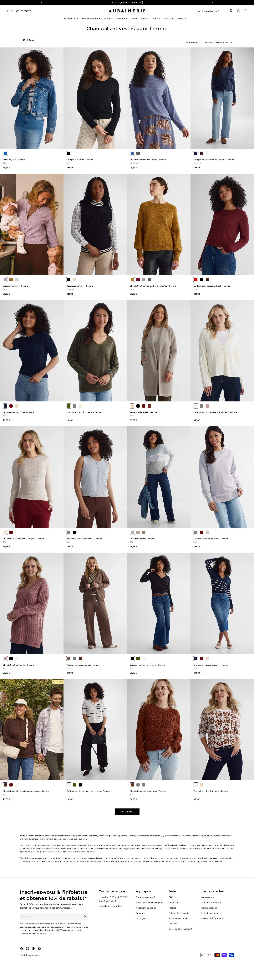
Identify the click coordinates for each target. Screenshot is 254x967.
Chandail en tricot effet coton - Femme (148, 791)
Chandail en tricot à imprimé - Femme (210, 791)
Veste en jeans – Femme (14, 159)
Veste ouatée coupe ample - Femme (83, 665)
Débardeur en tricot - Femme (79, 286)
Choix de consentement (180, 928)
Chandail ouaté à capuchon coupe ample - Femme (26, 791)
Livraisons (173, 902)
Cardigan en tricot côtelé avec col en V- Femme (215, 412)
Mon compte (207, 897)
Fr (8, 10)
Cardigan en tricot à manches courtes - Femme (88, 791)
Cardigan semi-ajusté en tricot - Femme (211, 286)
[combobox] (214, 11)
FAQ (171, 897)
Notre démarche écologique (149, 902)
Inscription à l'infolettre (212, 918)
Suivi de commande (211, 902)
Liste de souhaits (209, 913)
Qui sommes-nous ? (145, 897)
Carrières (140, 913)
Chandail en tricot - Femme (142, 538)
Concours (173, 923)
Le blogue (141, 918)
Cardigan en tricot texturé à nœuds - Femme (213, 159)
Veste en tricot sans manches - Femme (84, 538)
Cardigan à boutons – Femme (79, 159)
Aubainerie (33, 955)
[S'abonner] (85, 916)
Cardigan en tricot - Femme (15, 286)
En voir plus (127, 811)
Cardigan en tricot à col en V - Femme (147, 665)
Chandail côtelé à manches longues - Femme (23, 538)
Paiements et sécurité (179, 913)
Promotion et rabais (178, 918)
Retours (172, 907)
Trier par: (208, 42)
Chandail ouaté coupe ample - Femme (210, 538)
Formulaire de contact (110, 906)
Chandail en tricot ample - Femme (18, 665)
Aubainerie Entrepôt (146, 907)
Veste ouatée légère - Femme (143, 412)
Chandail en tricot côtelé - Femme (18, 412)
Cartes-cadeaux (209, 907)
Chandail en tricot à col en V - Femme (83, 412)
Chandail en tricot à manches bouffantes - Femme (153, 286)
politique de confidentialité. (48, 930)
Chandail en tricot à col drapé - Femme (148, 159)
